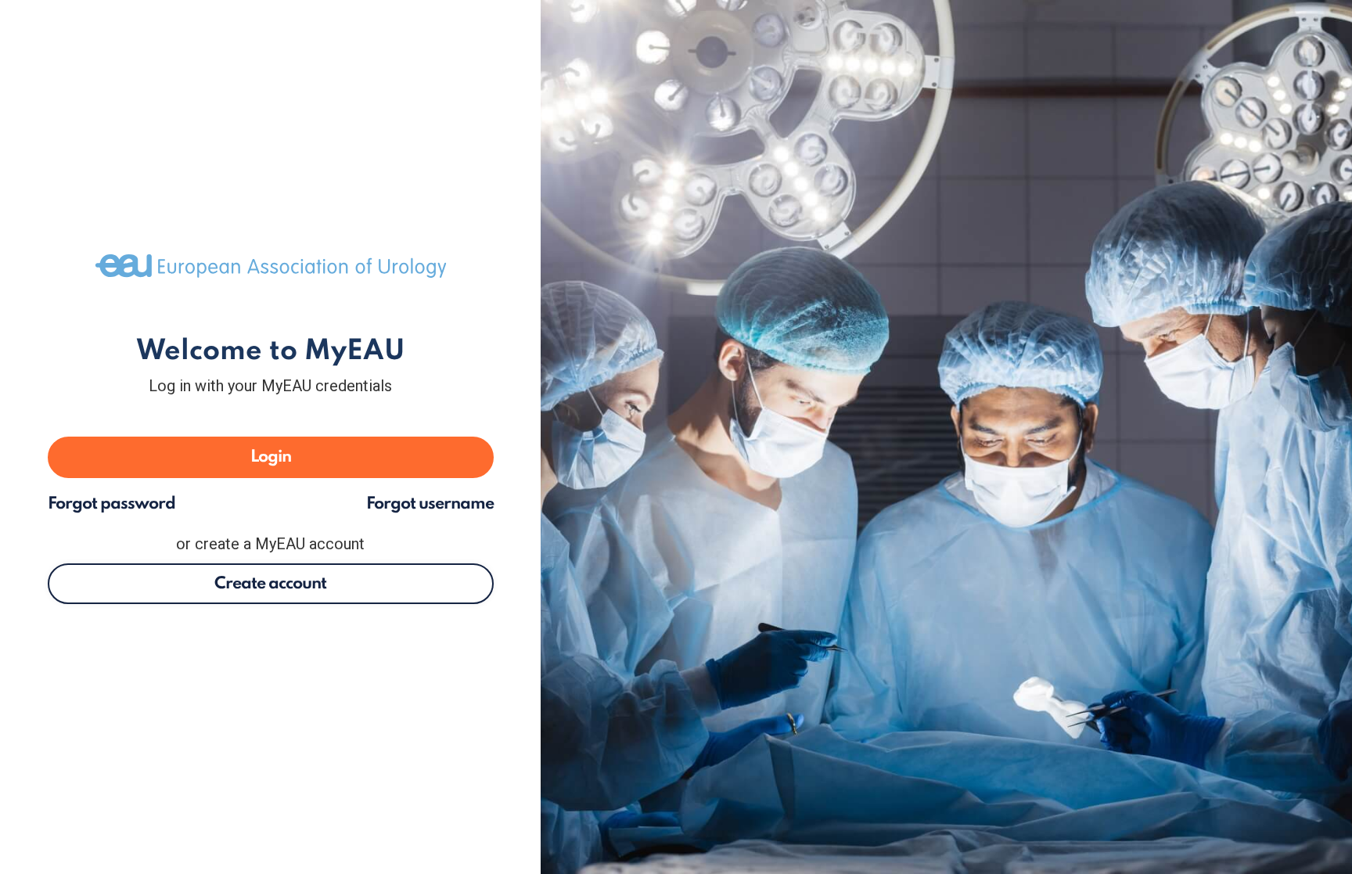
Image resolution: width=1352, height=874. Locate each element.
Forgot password (111, 504)
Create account (270, 583)
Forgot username (430, 504)
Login (270, 457)
